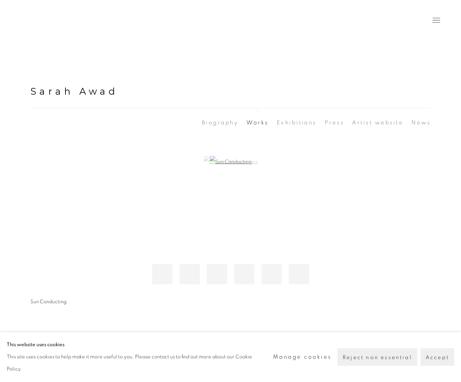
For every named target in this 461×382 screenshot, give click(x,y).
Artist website (377, 122)
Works (257, 122)
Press (334, 122)
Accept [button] (437, 357)
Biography (220, 122)
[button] (162, 274)
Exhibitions (297, 122)
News (421, 122)
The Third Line (50, 20)
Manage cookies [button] (302, 357)
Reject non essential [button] (377, 357)
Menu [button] (436, 21)
